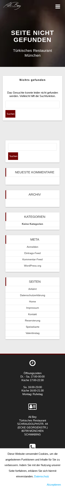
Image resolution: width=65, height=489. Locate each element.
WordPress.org (32, 265)
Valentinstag (33, 333)
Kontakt (32, 314)
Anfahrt (32, 289)
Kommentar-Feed (32, 259)
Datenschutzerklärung (32, 295)
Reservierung (32, 320)
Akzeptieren (54, 484)
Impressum (32, 308)
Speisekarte (32, 327)
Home (32, 301)
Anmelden (32, 247)
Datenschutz (41, 476)
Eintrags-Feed (32, 253)
